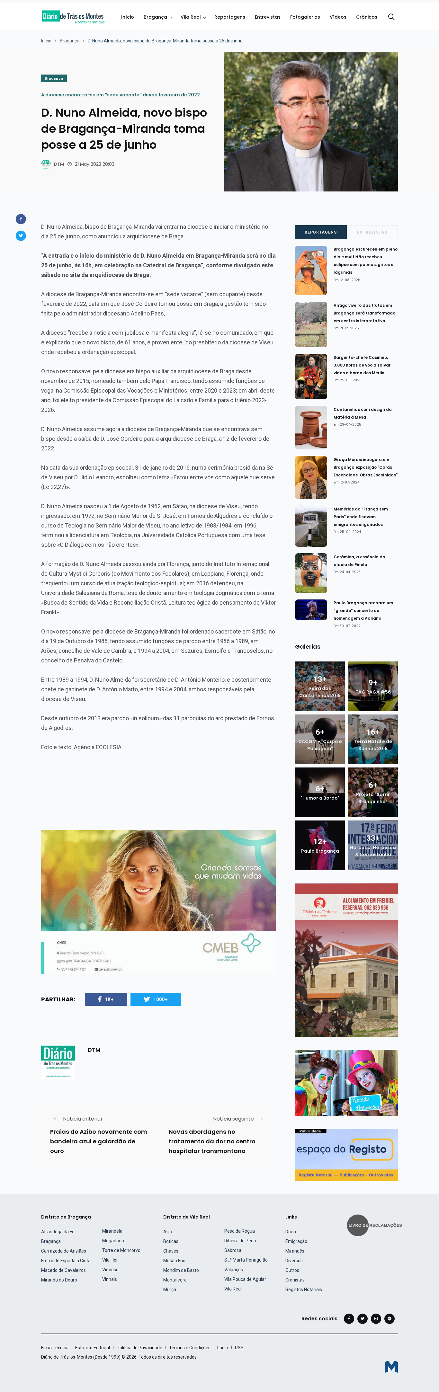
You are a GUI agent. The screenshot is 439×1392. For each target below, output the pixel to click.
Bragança (155, 17)
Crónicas (366, 17)
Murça (169, 1289)
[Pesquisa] (391, 17)
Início (127, 17)
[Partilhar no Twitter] (21, 236)
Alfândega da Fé (58, 1231)
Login (222, 1347)
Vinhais (109, 1279)
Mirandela (112, 1231)
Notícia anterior (83, 1118)
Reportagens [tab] (321, 232)
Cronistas (295, 1279)
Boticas (170, 1241)
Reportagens (229, 17)
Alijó (167, 1231)
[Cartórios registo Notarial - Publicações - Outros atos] (346, 1154)
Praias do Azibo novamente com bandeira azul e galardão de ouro (98, 1141)
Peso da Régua (239, 1231)
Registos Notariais (303, 1289)
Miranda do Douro (59, 1279)
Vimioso (110, 1269)
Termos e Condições (190, 1347)
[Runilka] (346, 1082)
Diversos (294, 1260)
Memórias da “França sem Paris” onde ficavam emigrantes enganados (361, 516)
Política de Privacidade (139, 1347)
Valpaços (233, 1269)
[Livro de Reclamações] (375, 1224)
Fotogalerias (305, 17)
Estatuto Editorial (92, 1347)
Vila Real (191, 17)
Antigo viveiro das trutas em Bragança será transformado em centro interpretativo (364, 313)
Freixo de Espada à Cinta (66, 1260)
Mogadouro (114, 1240)
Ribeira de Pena (240, 1240)
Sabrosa (232, 1250)
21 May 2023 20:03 (94, 164)
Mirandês (294, 1251)
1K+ (109, 999)
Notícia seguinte (233, 1118)
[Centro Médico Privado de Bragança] (158, 901)
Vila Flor (110, 1260)
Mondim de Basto (181, 1270)
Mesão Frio (174, 1260)
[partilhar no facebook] (21, 219)
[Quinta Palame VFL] (346, 959)
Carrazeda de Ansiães (63, 1251)
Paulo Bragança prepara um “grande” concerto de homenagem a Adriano (363, 610)
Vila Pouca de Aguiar (245, 1279)
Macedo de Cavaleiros (63, 1270)
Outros (292, 1270)
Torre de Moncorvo (121, 1250)
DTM (59, 164)
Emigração (296, 1241)
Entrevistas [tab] (372, 232)
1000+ (160, 999)
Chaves (170, 1251)
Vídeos (338, 17)
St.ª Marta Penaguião (246, 1260)
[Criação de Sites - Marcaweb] (391, 1367)
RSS (239, 1347)
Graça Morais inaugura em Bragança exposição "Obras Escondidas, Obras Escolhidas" (366, 467)
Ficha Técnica (54, 1347)
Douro (291, 1231)
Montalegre (175, 1279)
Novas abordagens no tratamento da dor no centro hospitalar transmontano (212, 1141)
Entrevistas (268, 17)
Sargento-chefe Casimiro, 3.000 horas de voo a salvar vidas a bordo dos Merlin (362, 365)
